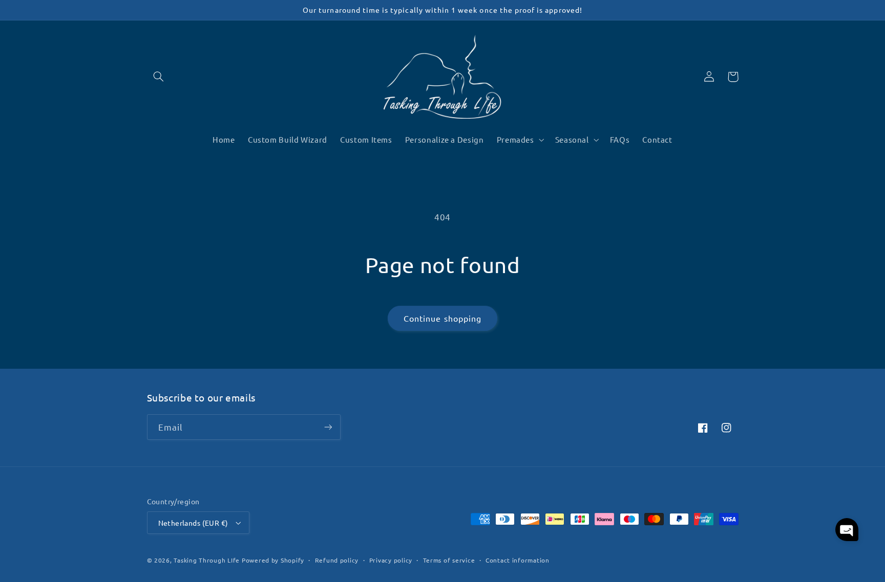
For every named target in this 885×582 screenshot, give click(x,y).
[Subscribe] (328, 426)
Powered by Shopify (273, 560)
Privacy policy (390, 560)
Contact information (518, 560)
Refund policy (337, 560)
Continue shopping (442, 318)
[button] (159, 76)
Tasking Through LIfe (207, 560)
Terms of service (449, 560)
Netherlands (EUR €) (193, 522)
